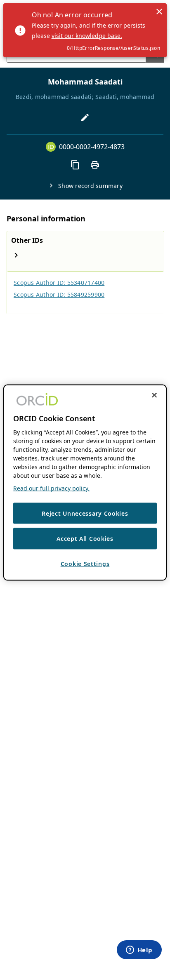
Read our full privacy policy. (51, 488)
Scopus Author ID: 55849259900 (59, 294)
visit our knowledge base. (87, 36)
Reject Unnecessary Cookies (85, 513)
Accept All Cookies (85, 538)
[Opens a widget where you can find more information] (139, 950)
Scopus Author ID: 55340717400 (59, 282)
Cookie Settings (85, 563)
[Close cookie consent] (154, 395)
